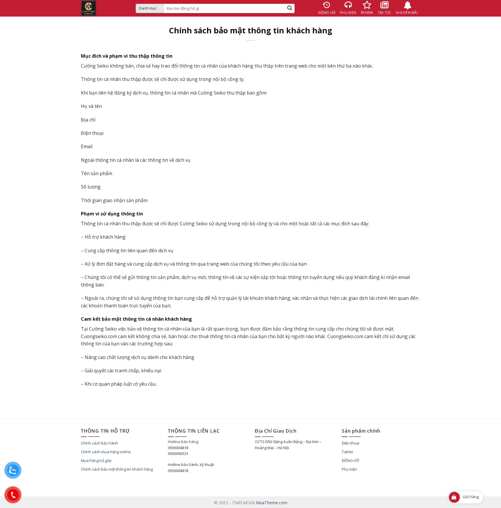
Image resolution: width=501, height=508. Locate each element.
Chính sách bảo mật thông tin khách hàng (117, 469)
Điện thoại (350, 443)
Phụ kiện (349, 469)
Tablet (347, 451)
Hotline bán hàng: (183, 441)
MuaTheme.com (271, 502)
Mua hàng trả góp (96, 460)
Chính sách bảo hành (99, 443)
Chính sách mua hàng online (106, 451)
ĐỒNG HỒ (350, 460)
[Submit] (290, 8)
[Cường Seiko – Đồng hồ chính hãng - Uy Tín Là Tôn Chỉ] (104, 8)
